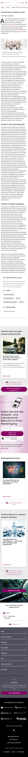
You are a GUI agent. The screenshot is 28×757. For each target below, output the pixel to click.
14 (10, 572)
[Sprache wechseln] (23, 3)
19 (18, 572)
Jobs (2, 658)
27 (15, 574)
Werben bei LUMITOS (13, 736)
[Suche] (17, 3)
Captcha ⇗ (19, 440)
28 (17, 574)
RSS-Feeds (4, 669)
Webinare (4, 653)
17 (15, 572)
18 (17, 572)
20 (20, 572)
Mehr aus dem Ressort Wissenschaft (14, 389)
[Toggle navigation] (26, 3)
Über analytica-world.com (14, 742)
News (2, 631)
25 (12, 574)
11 (13, 504)
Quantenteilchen (21, 31)
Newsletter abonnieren (12, 433)
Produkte (4, 642)
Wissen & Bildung (6, 664)
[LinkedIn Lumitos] (14, 730)
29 (18, 574)
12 (14, 504)
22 (7, 574)
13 (9, 572)
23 (9, 574)
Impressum (7, 751)
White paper (4, 647)
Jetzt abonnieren (14, 693)
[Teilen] (20, 3)
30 (20, 574)
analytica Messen (6, 637)
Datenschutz (21, 751)
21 (21, 572)
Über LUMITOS (13, 739)
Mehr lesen (4, 448)
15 (12, 572)
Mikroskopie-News (14, 590)
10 (21, 382)
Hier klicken (14, 439)
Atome (25, 19)
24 (10, 574)
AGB (14, 751)
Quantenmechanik (13, 26)
